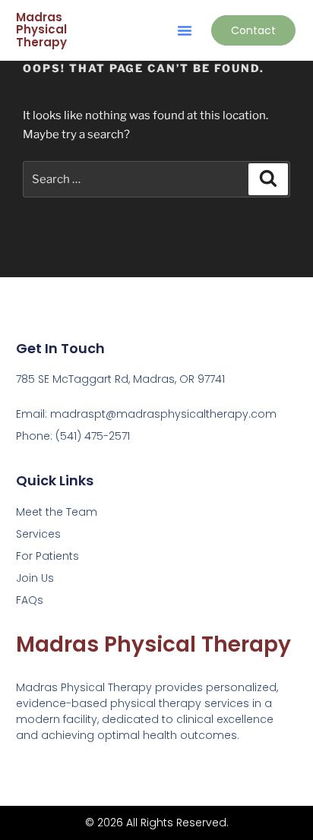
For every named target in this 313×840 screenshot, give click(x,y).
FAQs (29, 600)
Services (38, 534)
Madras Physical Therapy (41, 29)
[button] (184, 30)
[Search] (268, 179)
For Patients (47, 556)
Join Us (35, 578)
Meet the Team (56, 511)
